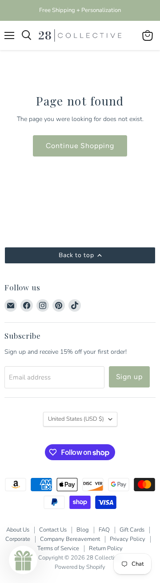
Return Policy (106, 548)
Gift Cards (132, 530)
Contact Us (53, 530)
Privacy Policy (127, 539)
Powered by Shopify (80, 567)
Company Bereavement (70, 539)
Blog (82, 530)
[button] (23, 560)
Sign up (129, 376)
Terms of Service (58, 548)
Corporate (17, 539)
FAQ (104, 530)
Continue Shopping (80, 145)
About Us (17, 530)
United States (76, 419)
